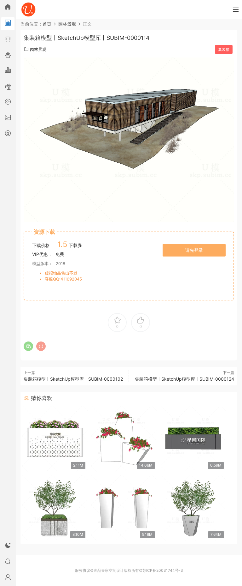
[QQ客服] (7, 562)
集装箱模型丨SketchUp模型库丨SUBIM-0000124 (184, 379)
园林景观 (38, 49)
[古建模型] (7, 55)
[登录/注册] (7, 578)
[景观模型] (7, 23)
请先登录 (194, 250)
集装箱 (223, 49)
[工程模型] (7, 87)
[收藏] (7, 134)
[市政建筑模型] (7, 71)
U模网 (28, 9)
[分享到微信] (28, 346)
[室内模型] (7, 39)
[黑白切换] (7, 546)
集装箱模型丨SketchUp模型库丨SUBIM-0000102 (73, 379)
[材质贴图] (7, 118)
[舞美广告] (7, 102)
